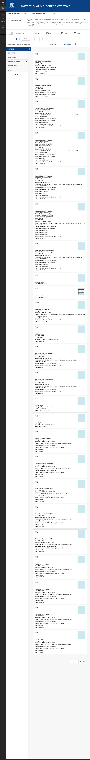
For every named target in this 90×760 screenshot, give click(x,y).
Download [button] (35, 33)
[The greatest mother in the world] (81, 459)
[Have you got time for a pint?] (81, 434)
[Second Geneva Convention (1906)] (81, 509)
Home (3, 4)
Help (53, 13)
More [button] (3, 33)
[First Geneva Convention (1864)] (81, 534)
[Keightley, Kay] (81, 418)
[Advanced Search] (81, 291)
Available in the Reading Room (17, 13)
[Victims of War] (81, 635)
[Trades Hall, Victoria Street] (81, 305)
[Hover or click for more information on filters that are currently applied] (59, 44)
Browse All (3, 10)
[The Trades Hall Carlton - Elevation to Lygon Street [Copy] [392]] (81, 104)
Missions (40, 337)
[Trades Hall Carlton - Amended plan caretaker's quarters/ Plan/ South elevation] (81, 171)
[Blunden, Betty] (81, 401)
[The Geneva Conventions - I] (81, 610)
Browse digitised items (39, 13)
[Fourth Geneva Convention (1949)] (81, 484)
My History (3, 21)
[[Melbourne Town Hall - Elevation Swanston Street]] (81, 349)
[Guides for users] (81, 278)
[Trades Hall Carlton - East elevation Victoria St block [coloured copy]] (81, 246)
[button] (50, 33)
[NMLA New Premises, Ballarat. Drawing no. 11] (81, 81)
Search (3, 15)
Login (3, 27)
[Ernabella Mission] (81, 329)
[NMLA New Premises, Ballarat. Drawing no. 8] (81, 56)
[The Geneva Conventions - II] (81, 585)
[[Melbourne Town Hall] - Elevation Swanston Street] (81, 375)
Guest (81, 2)
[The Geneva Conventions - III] (81, 559)
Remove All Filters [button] (69, 44)
